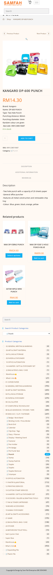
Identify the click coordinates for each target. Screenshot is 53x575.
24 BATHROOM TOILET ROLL (16, 530)
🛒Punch (14, 151)
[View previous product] (4, 33)
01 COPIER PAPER (12, 382)
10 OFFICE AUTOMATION (15, 362)
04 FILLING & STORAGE (14, 354)
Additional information (26, 172)
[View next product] (48, 33)
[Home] (3, 19)
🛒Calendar (11, 427)
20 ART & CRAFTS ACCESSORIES (17, 514)
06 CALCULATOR (12, 402)
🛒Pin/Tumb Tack (13, 451)
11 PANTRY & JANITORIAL (15, 482)
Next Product (41, 33)
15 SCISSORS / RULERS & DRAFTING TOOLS (22, 498)
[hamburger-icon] (36, 2)
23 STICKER (10, 526)
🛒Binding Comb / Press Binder (18, 421)
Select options (13, 255)
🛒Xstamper (11, 474)
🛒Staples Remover (14, 471)
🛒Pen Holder (12, 444)
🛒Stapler (10, 464)
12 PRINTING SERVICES (14, 486)
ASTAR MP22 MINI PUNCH (14, 290)
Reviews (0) (26, 178)
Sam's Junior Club (12, 534)
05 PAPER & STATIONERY (15, 358)
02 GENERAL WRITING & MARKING (19, 346)
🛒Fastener (11, 441)
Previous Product (13, 33)
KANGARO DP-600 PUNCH (23, 19)
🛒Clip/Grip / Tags (13, 431)
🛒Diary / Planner (13, 434)
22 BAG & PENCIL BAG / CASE (17, 370)
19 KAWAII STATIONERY (14, 510)
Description (26, 166)
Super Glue (10, 538)
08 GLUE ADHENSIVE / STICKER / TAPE (20, 410)
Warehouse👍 (11, 374)
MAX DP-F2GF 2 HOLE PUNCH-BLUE (39, 245)
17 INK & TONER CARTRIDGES (17, 502)
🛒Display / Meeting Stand (17, 437)
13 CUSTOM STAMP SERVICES (17, 490)
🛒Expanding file (12, 550)
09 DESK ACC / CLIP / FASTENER (17, 414)
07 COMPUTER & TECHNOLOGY (17, 406)
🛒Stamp (10, 457)
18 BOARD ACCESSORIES (15, 506)
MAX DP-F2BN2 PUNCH (14, 244)
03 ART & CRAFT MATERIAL (16, 350)
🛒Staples (10, 467)
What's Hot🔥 (11, 378)
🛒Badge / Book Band (15, 418)
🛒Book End (11, 424)
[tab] (26, 166)
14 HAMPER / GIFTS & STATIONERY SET (20, 366)
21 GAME (9, 518)
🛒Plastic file (10, 554)
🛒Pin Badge (11, 448)
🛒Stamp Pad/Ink (13, 461)
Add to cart (27, 138)
